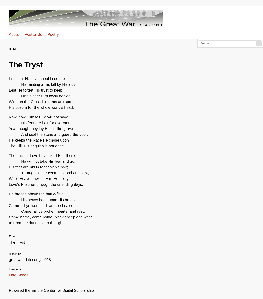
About (14, 34)
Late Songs (18, 275)
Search (258, 43)
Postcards (33, 34)
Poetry (53, 34)
